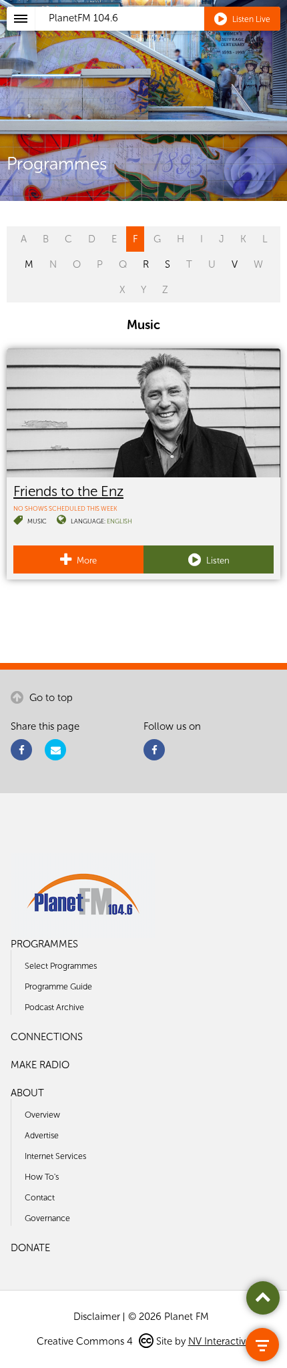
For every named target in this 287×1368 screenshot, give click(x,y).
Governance (47, 1218)
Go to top (50, 698)
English (119, 521)
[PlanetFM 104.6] (161, 34)
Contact (40, 1197)
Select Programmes (61, 966)
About (27, 1093)
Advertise (42, 1135)
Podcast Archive (54, 1007)
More (86, 560)
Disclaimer (96, 1317)
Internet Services (55, 1156)
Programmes (44, 944)
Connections (47, 1037)
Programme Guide (58, 986)
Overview (42, 1115)
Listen (217, 560)
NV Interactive (219, 1341)
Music (37, 521)
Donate (30, 1248)
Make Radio (40, 1065)
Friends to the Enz (68, 491)
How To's (42, 1177)
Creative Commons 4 (86, 1341)
